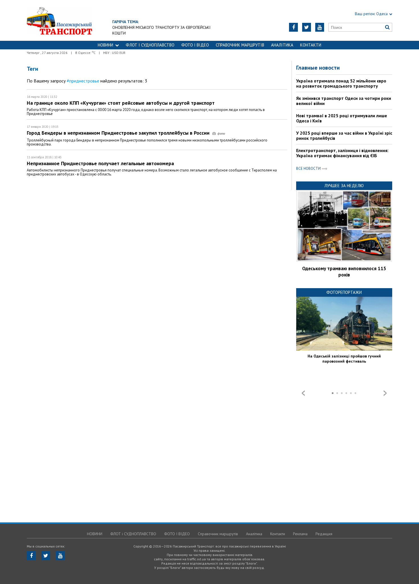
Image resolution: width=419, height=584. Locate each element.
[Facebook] (293, 27)
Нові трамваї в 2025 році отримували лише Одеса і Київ (341, 118)
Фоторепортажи (344, 292)
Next (385, 393)
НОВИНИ (105, 45)
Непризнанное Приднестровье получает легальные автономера (100, 163)
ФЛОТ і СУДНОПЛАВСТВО (150, 45)
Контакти (310, 45)
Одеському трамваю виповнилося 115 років (344, 271)
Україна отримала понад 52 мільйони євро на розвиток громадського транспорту (341, 83)
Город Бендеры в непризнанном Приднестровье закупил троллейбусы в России (119, 133)
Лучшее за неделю (344, 185)
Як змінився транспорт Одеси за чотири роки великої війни (343, 100)
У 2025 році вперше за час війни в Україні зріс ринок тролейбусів (344, 135)
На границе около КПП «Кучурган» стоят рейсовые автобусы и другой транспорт (121, 103)
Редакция (324, 533)
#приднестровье (83, 81)
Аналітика (282, 45)
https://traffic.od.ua (59, 20)
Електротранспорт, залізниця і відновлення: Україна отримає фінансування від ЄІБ (342, 152)
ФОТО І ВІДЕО (195, 45)
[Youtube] (319, 27)
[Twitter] (306, 27)
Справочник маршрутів (240, 45)
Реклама (300, 533)
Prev (303, 393)
